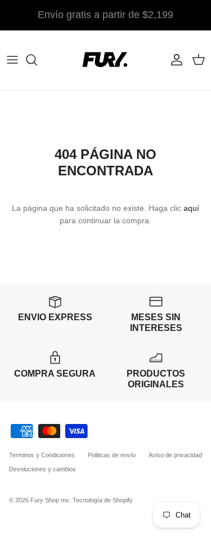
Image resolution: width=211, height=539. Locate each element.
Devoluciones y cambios (42, 469)
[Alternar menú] (12, 59)
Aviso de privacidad (175, 455)
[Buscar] (37, 59)
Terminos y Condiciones (42, 455)
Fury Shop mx (49, 500)
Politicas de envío (112, 455)
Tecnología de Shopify (103, 500)
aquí (191, 208)
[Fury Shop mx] (106, 60)
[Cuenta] (173, 59)
